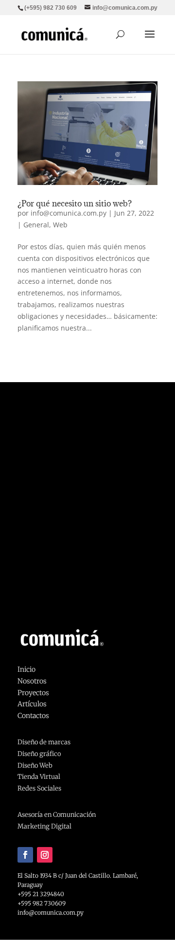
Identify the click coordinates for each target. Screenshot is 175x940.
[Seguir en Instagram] (44, 855)
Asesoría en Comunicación (57, 815)
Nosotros (32, 681)
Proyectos (33, 692)
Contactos (33, 715)
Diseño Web (35, 765)
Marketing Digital (44, 826)
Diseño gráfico (39, 754)
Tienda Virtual (39, 777)
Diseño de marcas (44, 742)
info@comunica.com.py (68, 213)
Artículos (32, 704)
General (36, 224)
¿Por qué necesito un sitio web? (75, 203)
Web (60, 224)
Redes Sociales (39, 788)
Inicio (26, 669)
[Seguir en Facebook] (25, 855)
